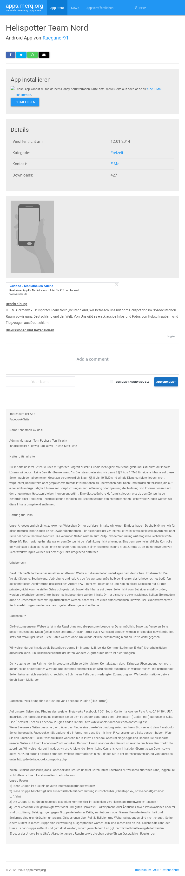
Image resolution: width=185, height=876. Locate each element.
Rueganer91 (56, 38)
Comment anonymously (132, 382)
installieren (24, 102)
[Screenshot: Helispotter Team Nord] (32, 236)
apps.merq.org (24, 7)
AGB (156, 870)
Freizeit (117, 152)
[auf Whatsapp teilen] (32, 55)
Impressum (143, 870)
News (75, 8)
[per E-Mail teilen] (44, 55)
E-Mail (116, 164)
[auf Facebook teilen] (10, 55)
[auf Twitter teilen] (21, 55)
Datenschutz (170, 870)
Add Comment (166, 382)
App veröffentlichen (100, 8)
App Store (57, 8)
